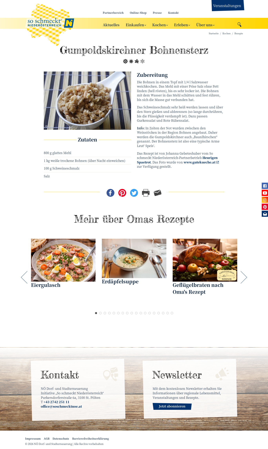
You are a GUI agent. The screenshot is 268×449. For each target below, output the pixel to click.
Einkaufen (135, 24)
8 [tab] (127, 313)
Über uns (204, 24)
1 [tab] (96, 313)
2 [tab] (100, 313)
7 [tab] (123, 313)
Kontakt (173, 13)
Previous (25, 277)
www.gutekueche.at (199, 162)
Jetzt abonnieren (172, 406)
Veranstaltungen (227, 5)
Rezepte (238, 33)
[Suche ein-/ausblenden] (239, 23)
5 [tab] (114, 313)
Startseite (214, 33)
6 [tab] (118, 313)
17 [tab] (167, 313)
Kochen (159, 24)
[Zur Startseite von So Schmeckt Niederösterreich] (59, 23)
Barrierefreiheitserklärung (90, 438)
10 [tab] (136, 313)
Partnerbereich (113, 13)
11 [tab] (140, 313)
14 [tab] (154, 313)
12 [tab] (145, 313)
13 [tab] (149, 313)
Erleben (181, 24)
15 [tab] (158, 313)
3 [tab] (105, 313)
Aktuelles (111, 24)
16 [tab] (163, 313)
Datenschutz (61, 438)
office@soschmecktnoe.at (61, 406)
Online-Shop (138, 13)
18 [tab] (172, 313)
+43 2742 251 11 (56, 402)
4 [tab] (109, 313)
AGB (46, 438)
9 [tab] (131, 313)
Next (243, 277)
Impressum (33, 438)
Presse (157, 13)
